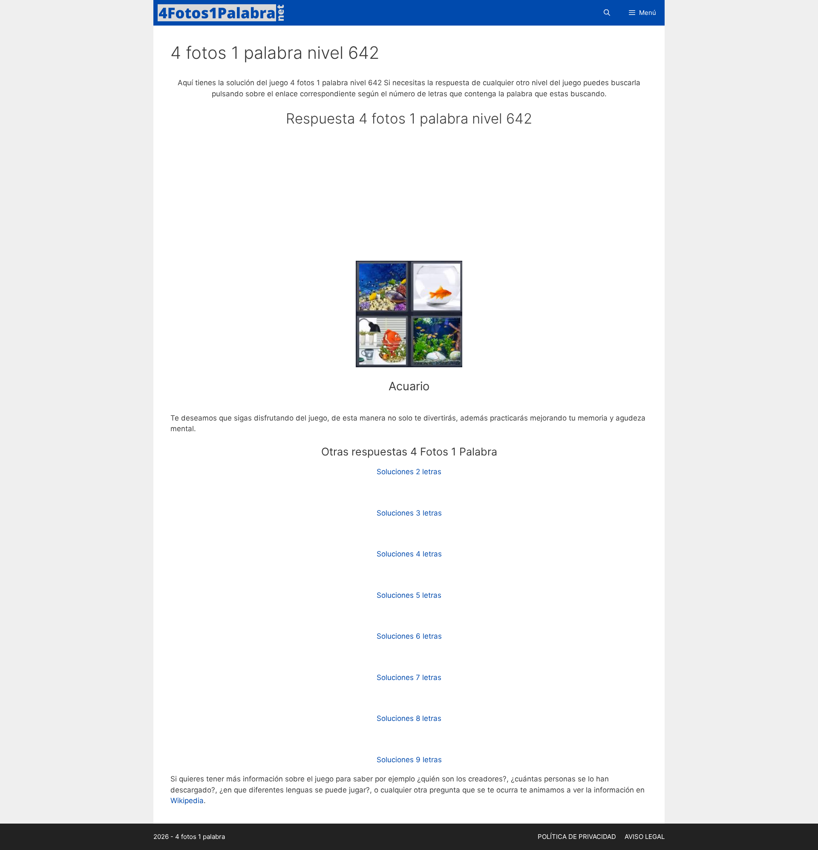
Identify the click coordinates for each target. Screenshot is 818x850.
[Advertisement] (409, 197)
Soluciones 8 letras (409, 718)
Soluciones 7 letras (409, 677)
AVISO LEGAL (645, 837)
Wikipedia (187, 800)
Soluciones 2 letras (409, 471)
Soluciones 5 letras (409, 595)
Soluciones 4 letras (409, 554)
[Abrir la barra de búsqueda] (606, 13)
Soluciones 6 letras (409, 636)
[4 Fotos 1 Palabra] (224, 13)
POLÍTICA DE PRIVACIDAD (577, 837)
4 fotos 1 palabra (200, 837)
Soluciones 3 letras (409, 513)
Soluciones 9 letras (409, 759)
